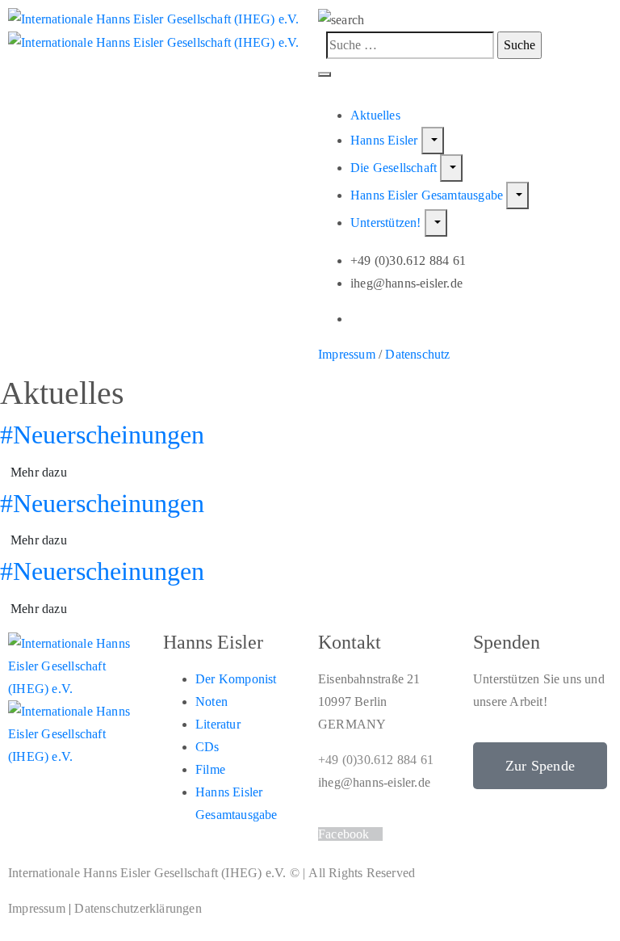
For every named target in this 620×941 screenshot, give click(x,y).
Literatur (218, 724)
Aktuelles (375, 115)
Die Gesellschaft (395, 167)
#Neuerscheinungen (102, 434)
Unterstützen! (387, 222)
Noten (211, 701)
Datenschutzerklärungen (137, 908)
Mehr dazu (38, 472)
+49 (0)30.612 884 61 (376, 760)
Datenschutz (417, 354)
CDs (207, 747)
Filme (210, 769)
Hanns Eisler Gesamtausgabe (428, 195)
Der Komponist (236, 679)
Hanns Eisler (385, 140)
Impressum (346, 354)
